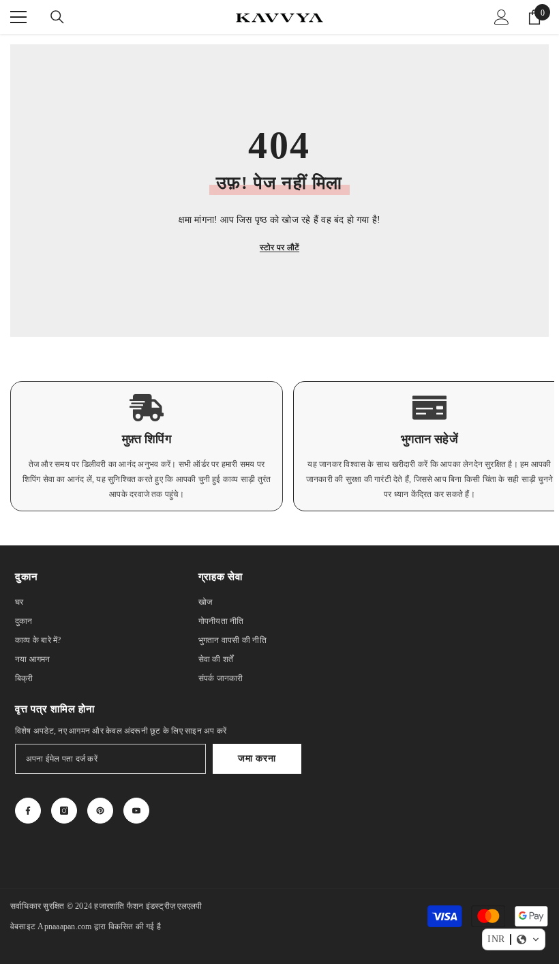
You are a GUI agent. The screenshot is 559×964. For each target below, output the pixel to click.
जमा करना (256, 758)
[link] (146, 446)
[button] (513, 939)
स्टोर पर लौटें (279, 247)
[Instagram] (64, 811)
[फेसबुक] (28, 811)
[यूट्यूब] (136, 811)
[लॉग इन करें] (501, 17)
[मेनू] (18, 17)
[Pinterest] (100, 811)
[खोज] (57, 17)
